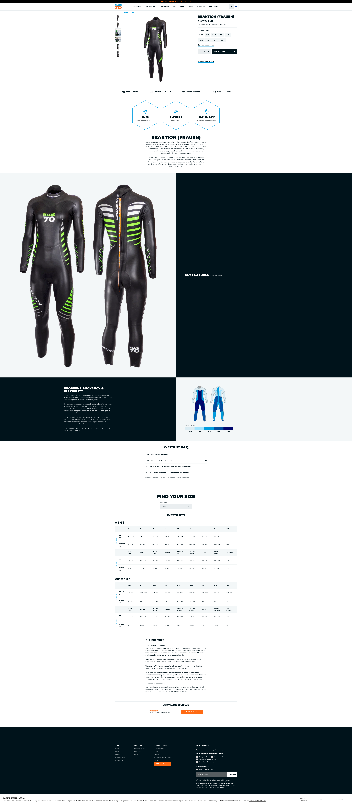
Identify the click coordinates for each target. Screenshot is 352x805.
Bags (191, 7)
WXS (201, 34)
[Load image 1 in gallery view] (118, 18)
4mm (219, 428)
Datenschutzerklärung (257, 801)
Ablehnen (339, 799)
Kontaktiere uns (139, 748)
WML (201, 40)
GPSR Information (206, 61)
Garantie (156, 760)
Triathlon (117, 754)
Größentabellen (159, 748)
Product (164, 502)
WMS (214, 34)
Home (117, 12)
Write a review (192, 712)
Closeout (213, 7)
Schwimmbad (119, 760)
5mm (228, 428)
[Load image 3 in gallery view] (118, 32)
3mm (209, 428)
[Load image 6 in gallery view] (118, 54)
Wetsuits (137, 7)
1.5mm (190, 428)
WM (221, 34)
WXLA (222, 40)
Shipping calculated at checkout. (216, 24)
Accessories (178, 7)
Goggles (201, 7)
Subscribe (232, 774)
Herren (117, 748)
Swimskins (150, 7)
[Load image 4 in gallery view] (118, 39)
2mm (199, 428)
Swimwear (164, 7)
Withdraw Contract (162, 764)
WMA (228, 34)
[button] (222, 6)
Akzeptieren (322, 799)
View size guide (207, 45)
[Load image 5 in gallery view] (118, 47)
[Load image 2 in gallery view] (118, 25)
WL (208, 40)
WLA (214, 40)
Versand (156, 754)
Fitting (156, 751)
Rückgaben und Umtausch (162, 757)
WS (207, 34)
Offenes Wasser (120, 757)
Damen (117, 751)
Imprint (136, 754)
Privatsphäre (138, 751)
